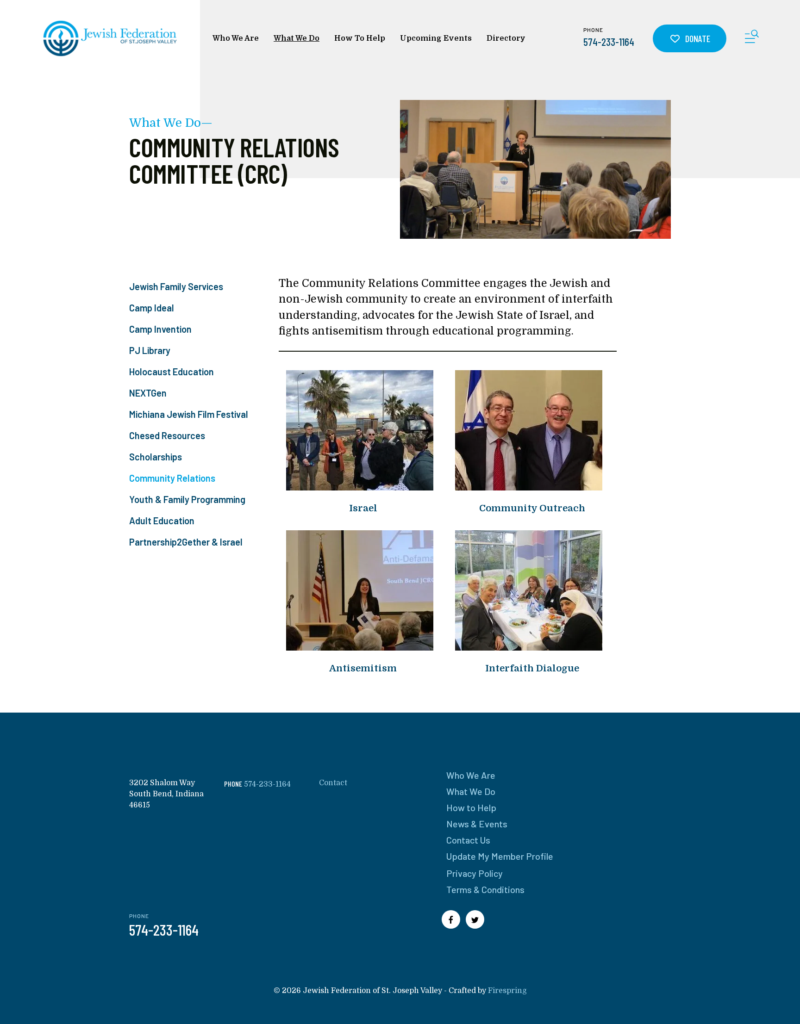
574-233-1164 (608, 41)
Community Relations (172, 478)
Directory (506, 38)
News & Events (476, 823)
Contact (333, 783)
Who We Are (235, 38)
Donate (696, 38)
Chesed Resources (167, 435)
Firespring (507, 991)
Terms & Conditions (485, 889)
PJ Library (149, 350)
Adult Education (161, 520)
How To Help (359, 38)
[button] (752, 38)
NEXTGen (148, 392)
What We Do (296, 38)
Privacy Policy (474, 873)
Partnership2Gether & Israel (186, 541)
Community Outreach (532, 508)
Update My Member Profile (499, 856)
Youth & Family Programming (187, 499)
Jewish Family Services (176, 286)
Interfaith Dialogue (532, 668)
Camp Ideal (151, 307)
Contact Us (468, 839)
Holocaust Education (171, 371)
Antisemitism (363, 668)
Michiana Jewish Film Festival (188, 414)
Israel (363, 508)
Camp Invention (160, 329)
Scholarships (155, 456)
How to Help (471, 807)
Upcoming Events (436, 38)
